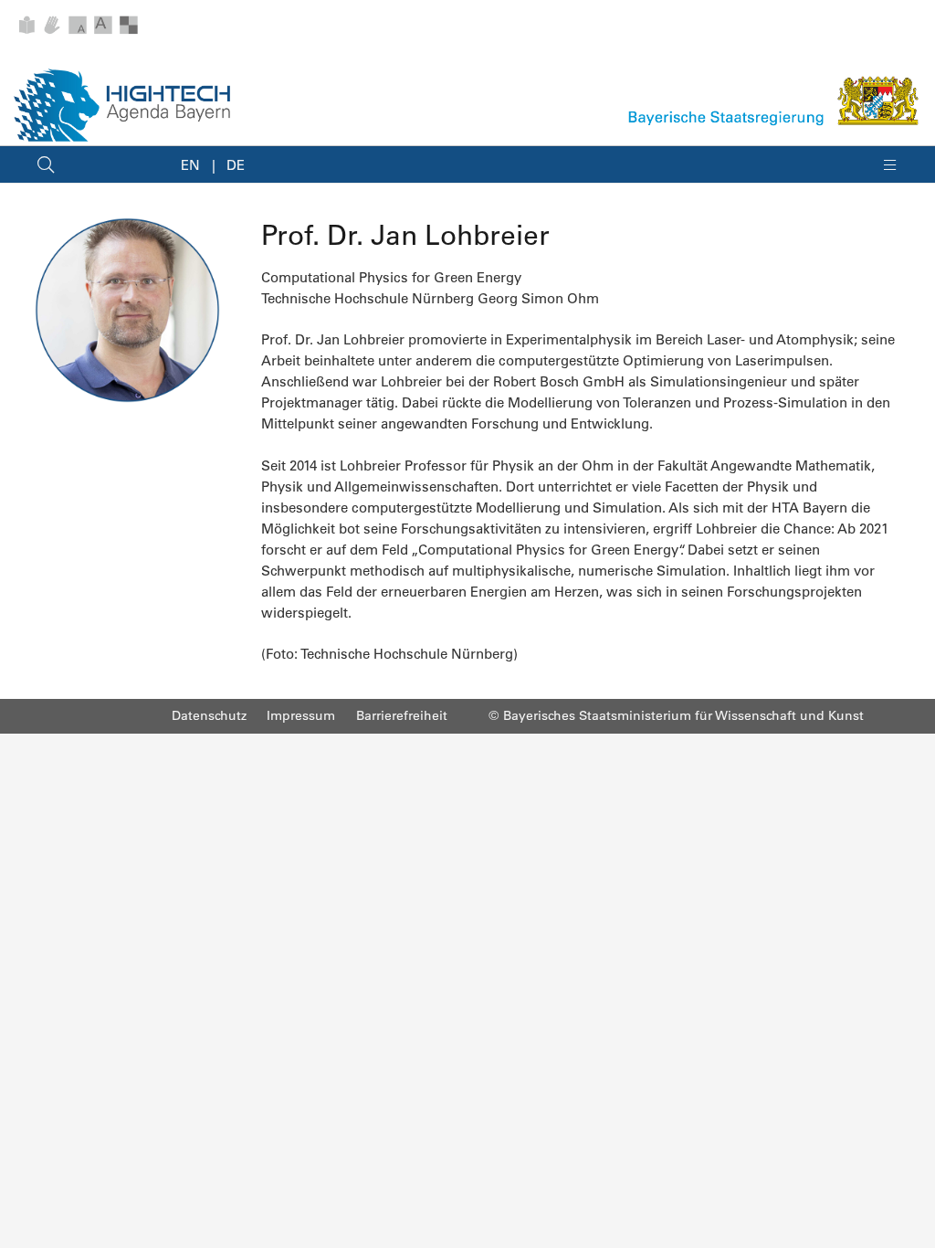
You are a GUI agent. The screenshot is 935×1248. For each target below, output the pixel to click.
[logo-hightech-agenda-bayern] (122, 105)
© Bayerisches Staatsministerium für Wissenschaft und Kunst (676, 715)
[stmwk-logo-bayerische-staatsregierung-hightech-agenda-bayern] (774, 100)
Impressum (301, 715)
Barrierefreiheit (401, 715)
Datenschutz (209, 715)
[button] (45, 164)
